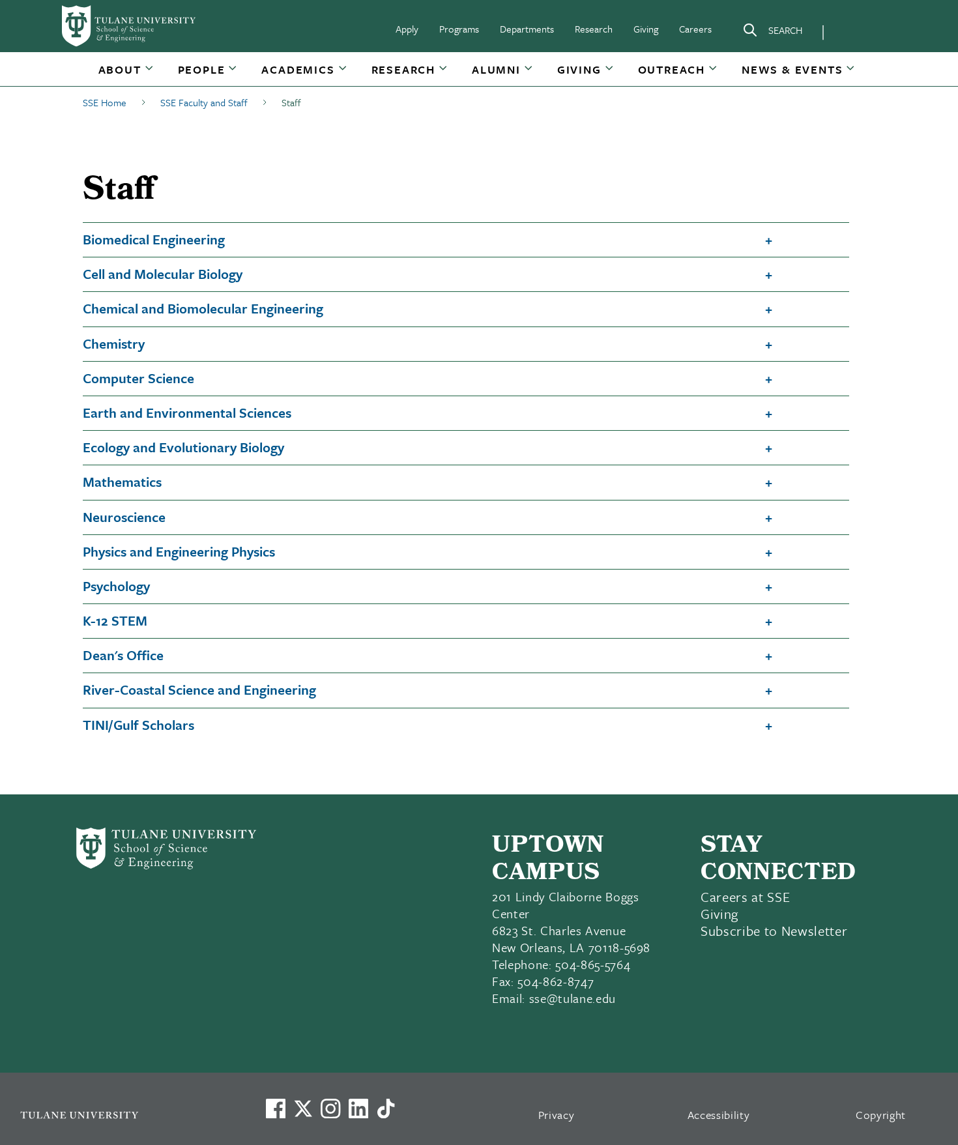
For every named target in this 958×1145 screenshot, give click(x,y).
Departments (527, 29)
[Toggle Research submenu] (443, 74)
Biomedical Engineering (154, 239)
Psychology (116, 586)
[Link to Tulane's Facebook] (330, 1108)
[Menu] (852, 30)
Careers (695, 29)
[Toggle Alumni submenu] (529, 74)
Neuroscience (124, 517)
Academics (297, 69)
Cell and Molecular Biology (162, 273)
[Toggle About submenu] (149, 74)
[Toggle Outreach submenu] (713, 74)
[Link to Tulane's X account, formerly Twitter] (303, 1108)
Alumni (496, 69)
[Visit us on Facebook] (275, 1108)
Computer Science (138, 378)
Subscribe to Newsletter (774, 930)
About (119, 69)
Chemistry (114, 343)
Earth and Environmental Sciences (187, 412)
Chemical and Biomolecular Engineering (203, 308)
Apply (407, 29)
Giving (645, 29)
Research (594, 29)
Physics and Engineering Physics (179, 551)
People (201, 69)
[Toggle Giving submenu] (610, 74)
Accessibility (719, 1115)
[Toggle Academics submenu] (343, 74)
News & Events (792, 69)
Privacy (556, 1115)
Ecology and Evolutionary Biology (183, 447)
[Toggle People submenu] (233, 74)
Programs (459, 29)
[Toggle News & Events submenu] (851, 74)
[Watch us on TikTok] (386, 1108)
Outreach (671, 69)
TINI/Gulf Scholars (138, 724)
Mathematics (122, 481)
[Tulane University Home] (125, 1115)
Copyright (881, 1115)
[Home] (129, 26)
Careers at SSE (745, 896)
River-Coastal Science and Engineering (199, 689)
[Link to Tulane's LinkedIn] (358, 1108)
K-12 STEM (115, 620)
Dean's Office (123, 655)
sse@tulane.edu (572, 998)
